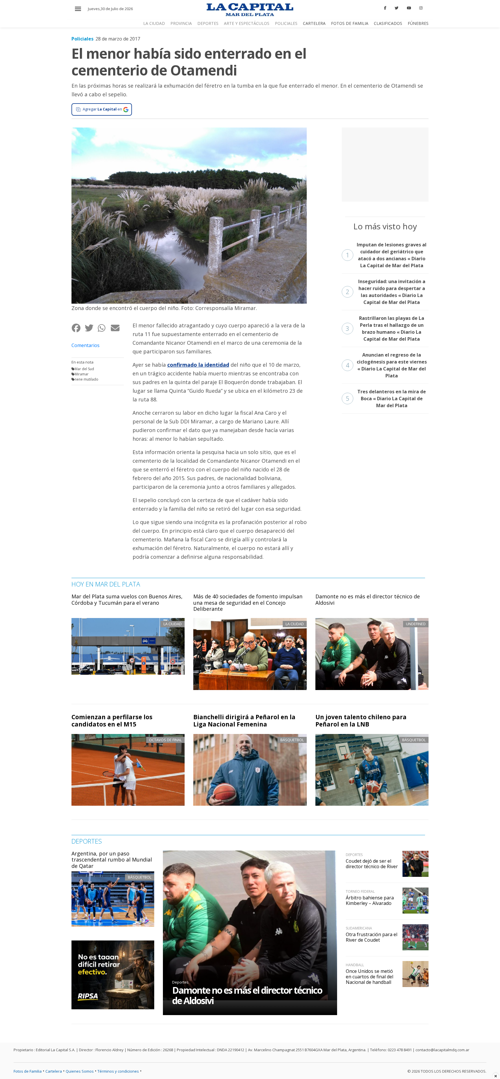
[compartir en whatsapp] (104, 328)
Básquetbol (292, 739)
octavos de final (165, 739)
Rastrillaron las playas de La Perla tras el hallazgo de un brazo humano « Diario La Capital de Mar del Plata (385, 328)
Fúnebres (418, 23)
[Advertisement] (385, 164)
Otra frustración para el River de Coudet (371, 937)
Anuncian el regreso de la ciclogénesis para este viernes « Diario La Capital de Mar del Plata (386, 365)
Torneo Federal (360, 891)
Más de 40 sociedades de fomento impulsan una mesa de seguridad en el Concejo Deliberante (247, 602)
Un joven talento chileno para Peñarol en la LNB (361, 720)
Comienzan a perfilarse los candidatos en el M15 (111, 720)
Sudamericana (359, 928)
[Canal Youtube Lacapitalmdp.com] (408, 8)
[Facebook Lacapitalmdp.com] (385, 8)
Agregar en (102, 109)
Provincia (181, 23)
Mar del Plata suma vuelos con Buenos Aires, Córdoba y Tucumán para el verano (127, 599)
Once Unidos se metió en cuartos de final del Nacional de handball (369, 976)
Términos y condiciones (118, 1071)
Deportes (207, 23)
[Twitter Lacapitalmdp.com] (396, 8)
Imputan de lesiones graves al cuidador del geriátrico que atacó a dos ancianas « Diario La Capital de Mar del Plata (386, 255)
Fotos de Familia (349, 23)
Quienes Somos (80, 1071)
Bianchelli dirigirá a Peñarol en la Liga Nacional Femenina (244, 720)
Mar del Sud (84, 368)
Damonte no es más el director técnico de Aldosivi (367, 599)
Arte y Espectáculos (246, 23)
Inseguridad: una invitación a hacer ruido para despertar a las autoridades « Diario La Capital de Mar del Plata (385, 291)
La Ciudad (154, 23)
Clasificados (388, 23)
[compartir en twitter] (91, 328)
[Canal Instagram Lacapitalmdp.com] (421, 8)
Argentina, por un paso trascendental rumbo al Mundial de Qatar (111, 859)
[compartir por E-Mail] (117, 328)
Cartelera (314, 23)
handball (355, 964)
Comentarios (85, 345)
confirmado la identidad (198, 364)
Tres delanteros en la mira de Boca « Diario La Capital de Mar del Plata (386, 398)
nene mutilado (86, 379)
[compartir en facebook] (77, 328)
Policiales (286, 23)
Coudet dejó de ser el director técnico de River (372, 864)
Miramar (82, 374)
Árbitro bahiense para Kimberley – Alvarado (370, 900)
